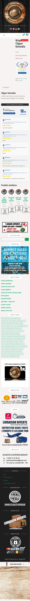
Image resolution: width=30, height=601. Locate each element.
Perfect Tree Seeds (5, 341)
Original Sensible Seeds (13, 338)
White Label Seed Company (7, 356)
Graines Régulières (6, 290)
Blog (4, 474)
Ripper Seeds (12, 343)
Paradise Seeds (22, 338)
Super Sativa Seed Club (18, 349)
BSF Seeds (12, 323)
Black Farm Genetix (5, 323)
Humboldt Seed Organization (7, 336)
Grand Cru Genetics (5, 331)
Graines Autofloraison (7, 281)
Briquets (25, 78)
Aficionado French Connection (7, 321)
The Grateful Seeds (5, 354)
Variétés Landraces (6, 307)
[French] (13, 29)
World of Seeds (16, 356)
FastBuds (12, 328)
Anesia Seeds (16, 321)
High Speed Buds (5, 333)
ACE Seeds (10, 318)
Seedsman (4, 346)
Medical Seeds (4, 338)
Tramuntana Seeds (13, 354)
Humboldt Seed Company (14, 333)
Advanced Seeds (17, 318)
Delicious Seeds (5, 326)
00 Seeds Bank (4, 318)
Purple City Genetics (5, 343)
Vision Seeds (20, 354)
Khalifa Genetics (22, 336)
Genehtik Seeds (18, 328)
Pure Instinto (20, 341)
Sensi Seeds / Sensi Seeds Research (20, 346)
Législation (5, 480)
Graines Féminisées (6, 283)
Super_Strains (4, 351)
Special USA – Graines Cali (8, 301)
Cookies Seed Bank (18, 323)
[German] (16, 29)
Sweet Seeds (10, 351)
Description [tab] (6, 87)
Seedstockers (9, 346)
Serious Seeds (4, 349)
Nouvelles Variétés (6, 298)
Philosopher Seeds (13, 341)
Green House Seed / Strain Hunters (16, 331)
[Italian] (19, 29)
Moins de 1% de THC (6, 311)
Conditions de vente (7, 477)
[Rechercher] (27, 239)
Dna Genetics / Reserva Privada (15, 326)
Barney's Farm (23, 321)
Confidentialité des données (9, 483)
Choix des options (5, 211)
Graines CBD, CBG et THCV (8, 286)
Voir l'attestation (9, 113)
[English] (11, 29)
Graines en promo (6, 304)
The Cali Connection (17, 351)
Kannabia (20, 80)
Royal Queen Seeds (20, 343)
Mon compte (18, 35)
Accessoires (22, 78)
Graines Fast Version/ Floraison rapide (11, 293)
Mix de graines (5, 296)
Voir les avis (22, 73)
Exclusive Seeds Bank (6, 328)
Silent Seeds (10, 349)
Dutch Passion (24, 326)
